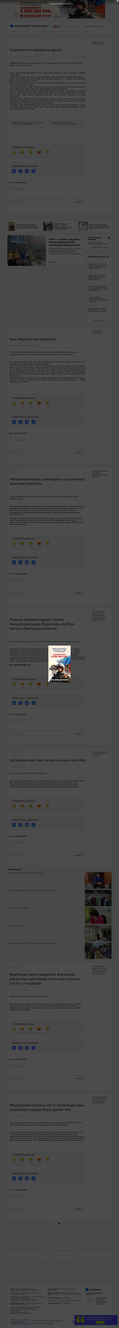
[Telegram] (27, 171)
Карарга (100, 1322)
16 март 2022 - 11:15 (14, 1116)
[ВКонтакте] (14, 171)
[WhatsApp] (33, 171)
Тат (78, 26)
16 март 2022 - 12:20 (14, 989)
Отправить (78, 201)
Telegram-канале (19, 124)
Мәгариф (43, 32)
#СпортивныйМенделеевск (62, 651)
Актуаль (14, 43)
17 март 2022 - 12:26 (14, 345)
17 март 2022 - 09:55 (14, 634)
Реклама (72, 32)
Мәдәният (54, 32)
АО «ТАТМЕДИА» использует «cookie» (22, 1320)
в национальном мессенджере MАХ (65, 124)
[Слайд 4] (48, 268)
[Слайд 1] (40, 268)
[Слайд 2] (43, 268)
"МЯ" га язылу (84, 32)
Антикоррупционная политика (20, 1319)
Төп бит (13, 32)
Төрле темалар (71, 1255)
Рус (68, 26)
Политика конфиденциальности (20, 1324)
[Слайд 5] (51, 268)
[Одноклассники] (20, 171)
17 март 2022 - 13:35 (14, 56)
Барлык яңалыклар (99, 320)
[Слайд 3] (45, 268)
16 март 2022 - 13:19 (14, 766)
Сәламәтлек (24, 32)
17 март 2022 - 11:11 (14, 489)
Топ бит (45, 1255)
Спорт (34, 32)
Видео (63, 32)
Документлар (56, 1255)
